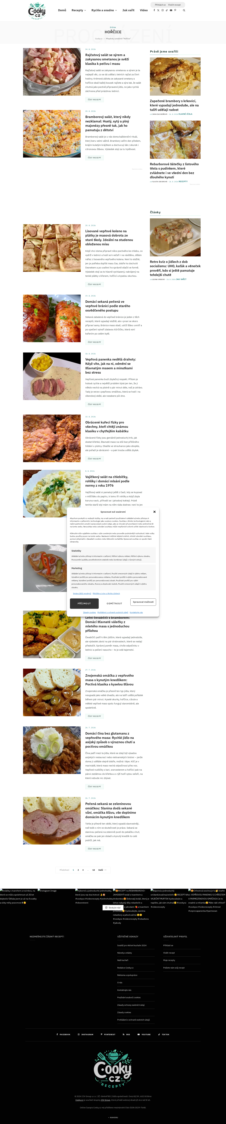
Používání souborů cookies (129, 997)
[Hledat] (182, 10)
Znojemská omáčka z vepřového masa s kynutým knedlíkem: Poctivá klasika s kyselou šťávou (109, 679)
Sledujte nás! (114, 907)
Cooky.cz (79, 1100)
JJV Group (105, 1100)
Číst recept (94, 100)
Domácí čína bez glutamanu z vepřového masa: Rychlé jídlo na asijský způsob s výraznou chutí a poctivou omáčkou (110, 740)
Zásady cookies (89, 612)
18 (93, 870)
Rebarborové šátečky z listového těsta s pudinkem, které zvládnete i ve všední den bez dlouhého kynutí (174, 170)
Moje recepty (169, 960)
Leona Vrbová (158, 279)
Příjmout (84, 603)
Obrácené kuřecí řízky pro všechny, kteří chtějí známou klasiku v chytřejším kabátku (106, 426)
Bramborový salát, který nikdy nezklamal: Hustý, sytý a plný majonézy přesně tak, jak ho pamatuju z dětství (108, 123)
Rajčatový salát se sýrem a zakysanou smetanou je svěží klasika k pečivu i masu (107, 59)
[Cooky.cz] (36, 11)
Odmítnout (114, 603)
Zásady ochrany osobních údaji (131, 1005)
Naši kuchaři (122, 960)
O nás (119, 982)
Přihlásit (160, 4)
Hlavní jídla (185, 114)
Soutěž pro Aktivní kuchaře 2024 (132, 945)
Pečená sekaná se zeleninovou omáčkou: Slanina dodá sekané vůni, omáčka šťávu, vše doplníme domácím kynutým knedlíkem (110, 810)
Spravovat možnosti (143, 602)
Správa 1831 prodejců (82, 593)
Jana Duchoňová (159, 114)
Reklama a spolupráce (127, 975)
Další (100, 870)
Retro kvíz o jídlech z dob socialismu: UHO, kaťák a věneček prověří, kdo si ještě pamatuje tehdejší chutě (175, 268)
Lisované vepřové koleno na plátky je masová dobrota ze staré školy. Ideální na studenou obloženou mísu (109, 237)
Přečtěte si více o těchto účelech (106, 593)
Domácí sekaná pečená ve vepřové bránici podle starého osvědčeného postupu (107, 305)
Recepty (77, 10)
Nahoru (114, 1117)
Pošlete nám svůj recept (174, 967)
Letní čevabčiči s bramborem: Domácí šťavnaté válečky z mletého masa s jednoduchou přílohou (107, 624)
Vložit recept (174, 4)
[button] (154, 511)
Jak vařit (128, 10)
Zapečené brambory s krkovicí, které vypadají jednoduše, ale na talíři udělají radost (174, 105)
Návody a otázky (124, 953)
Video (144, 10)
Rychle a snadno (102, 10)
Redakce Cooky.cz (125, 967)
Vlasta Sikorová (159, 182)
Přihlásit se (168, 945)
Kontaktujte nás (136, 612)
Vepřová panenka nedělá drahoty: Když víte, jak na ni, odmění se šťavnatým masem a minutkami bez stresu (110, 366)
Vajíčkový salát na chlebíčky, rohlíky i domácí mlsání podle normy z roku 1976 (107, 481)
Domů (62, 10)
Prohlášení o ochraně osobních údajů (112, 612)
